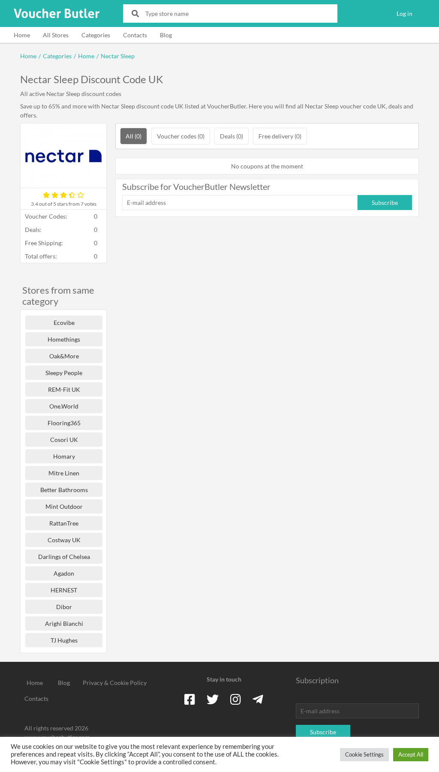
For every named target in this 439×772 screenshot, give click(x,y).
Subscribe (385, 202)
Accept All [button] (410, 754)
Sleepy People (63, 372)
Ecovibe (64, 322)
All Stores (56, 35)
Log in (404, 13)
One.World (63, 406)
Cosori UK (64, 439)
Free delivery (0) (280, 136)
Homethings (64, 339)
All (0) (133, 136)
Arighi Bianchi (64, 623)
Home (22, 35)
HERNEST (64, 590)
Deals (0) (231, 136)
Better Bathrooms (64, 489)
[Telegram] (258, 699)
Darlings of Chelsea (64, 556)
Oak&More (64, 356)
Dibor (64, 606)
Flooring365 (64, 423)
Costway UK (64, 540)
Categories (95, 35)
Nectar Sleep (118, 56)
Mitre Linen (63, 473)
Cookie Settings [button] (364, 754)
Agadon (64, 573)
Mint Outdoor (64, 506)
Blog (166, 35)
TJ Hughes (64, 640)
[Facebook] (189, 699)
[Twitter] (213, 699)
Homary (64, 456)
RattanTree (63, 523)
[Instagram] (235, 699)
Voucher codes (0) (180, 136)
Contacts (135, 35)
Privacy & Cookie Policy (115, 682)
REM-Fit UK (64, 389)
